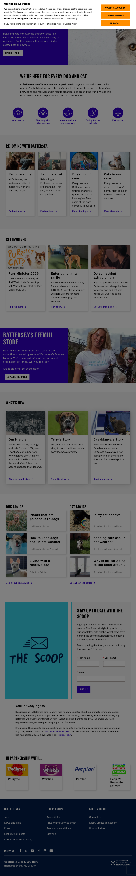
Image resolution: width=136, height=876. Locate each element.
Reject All (115, 23)
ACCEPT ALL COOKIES (115, 8)
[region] (68, 14)
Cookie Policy (70, 24)
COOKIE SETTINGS (115, 15)
